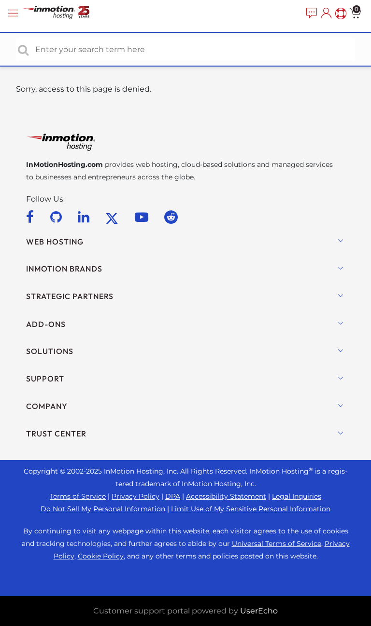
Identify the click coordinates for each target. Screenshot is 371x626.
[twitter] (113, 217)
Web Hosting (55, 241)
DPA (172, 496)
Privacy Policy (135, 496)
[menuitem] (310, 13)
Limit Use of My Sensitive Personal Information (250, 508)
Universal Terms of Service (276, 543)
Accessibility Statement (226, 496)
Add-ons (46, 324)
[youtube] (143, 217)
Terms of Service (78, 496)
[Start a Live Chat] (310, 13)
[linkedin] (85, 217)
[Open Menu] (14, 13)
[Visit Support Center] (339, 13)
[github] (57, 217)
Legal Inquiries (296, 496)
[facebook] (31, 217)
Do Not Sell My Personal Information (103, 508)
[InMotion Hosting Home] (65, 13)
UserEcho (259, 610)
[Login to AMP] (325, 13)
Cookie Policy (101, 556)
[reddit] (171, 217)
